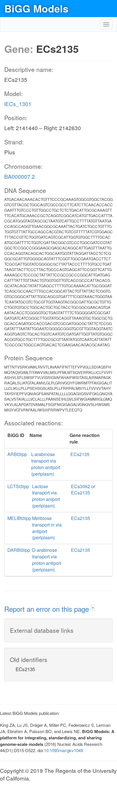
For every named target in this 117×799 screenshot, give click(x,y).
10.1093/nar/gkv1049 (63, 750)
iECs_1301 (18, 103)
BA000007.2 (19, 176)
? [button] (93, 608)
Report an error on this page (47, 609)
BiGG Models (36, 8)
